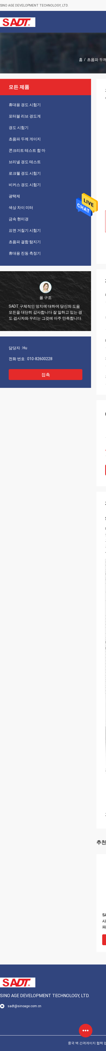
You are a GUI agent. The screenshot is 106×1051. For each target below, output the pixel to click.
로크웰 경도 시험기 (25, 173)
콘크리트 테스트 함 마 (27, 150)
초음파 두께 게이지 (25, 139)
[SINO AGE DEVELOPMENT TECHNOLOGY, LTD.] (17, 22)
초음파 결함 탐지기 (25, 242)
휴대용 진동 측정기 (25, 253)
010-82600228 (39, 359)
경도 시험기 (19, 127)
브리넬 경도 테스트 (25, 162)
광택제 (14, 196)
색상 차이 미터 (21, 207)
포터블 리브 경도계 (25, 116)
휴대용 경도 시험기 (25, 105)
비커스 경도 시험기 (25, 185)
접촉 (45, 374)
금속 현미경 (19, 219)
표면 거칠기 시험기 (25, 230)
